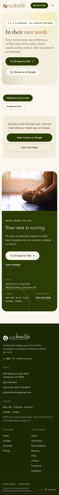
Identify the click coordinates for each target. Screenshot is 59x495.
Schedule (7, 445)
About (34, 435)
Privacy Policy (9, 484)
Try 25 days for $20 (20, 61)
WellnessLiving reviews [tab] (18, 98)
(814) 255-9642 (29, 147)
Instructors (36, 440)
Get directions (10, 382)
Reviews (35, 450)
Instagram (36, 470)
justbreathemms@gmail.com (17, 392)
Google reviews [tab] (14, 106)
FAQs (34, 455)
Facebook (36, 465)
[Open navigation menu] (52, 5)
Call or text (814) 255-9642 (16, 387)
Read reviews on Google (29, 137)
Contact (35, 460)
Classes (7, 440)
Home (6, 435)
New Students (38, 445)
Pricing (6, 450)
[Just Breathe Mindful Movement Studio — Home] (14, 5)
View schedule (12, 264)
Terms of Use (24, 484)
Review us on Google (25, 72)
